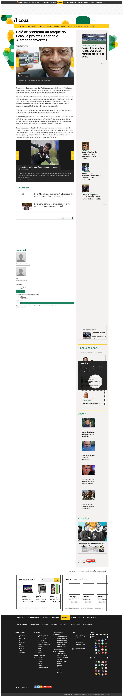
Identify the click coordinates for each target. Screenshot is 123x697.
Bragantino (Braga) (102, 665)
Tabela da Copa (31, 26)
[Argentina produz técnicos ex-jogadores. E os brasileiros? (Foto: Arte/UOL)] (101, 551)
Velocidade (22, 652)
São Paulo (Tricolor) (99, 652)
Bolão (86, 26)
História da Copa (80, 644)
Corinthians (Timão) (99, 643)
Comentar (20, 291)
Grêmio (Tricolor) (99, 649)
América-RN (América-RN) (102, 662)
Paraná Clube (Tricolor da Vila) (99, 671)
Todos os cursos (100, 578)
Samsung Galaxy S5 (23, 608)
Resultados (41, 637)
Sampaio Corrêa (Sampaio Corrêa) (95, 674)
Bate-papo (45, 2)
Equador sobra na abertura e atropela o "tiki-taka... (92, 404)
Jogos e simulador (81, 637)
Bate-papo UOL (92, 617)
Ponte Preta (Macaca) (102, 671)
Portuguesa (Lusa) (105, 671)
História (91, 26)
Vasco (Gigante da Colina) (102, 674)
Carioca (40, 661)
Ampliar (68, 49)
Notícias (53, 2)
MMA (20, 644)
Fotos (39, 650)
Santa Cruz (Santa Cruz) (99, 674)
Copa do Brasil (64, 624)
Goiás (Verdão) (95, 649)
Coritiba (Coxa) (102, 643)
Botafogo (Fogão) (105, 640)
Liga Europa (60, 659)
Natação (21, 646)
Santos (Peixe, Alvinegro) (95, 652)
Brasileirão (54, 624)
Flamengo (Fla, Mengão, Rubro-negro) (102, 646)
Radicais (21, 648)
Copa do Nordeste (43, 667)
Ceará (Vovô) (105, 665)
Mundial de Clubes (62, 655)
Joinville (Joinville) (102, 668)
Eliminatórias (79, 642)
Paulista (40, 659)
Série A (93, 636)
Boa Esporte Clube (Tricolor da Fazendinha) (99, 665)
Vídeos (40, 652)
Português (59, 672)
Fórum (40, 646)
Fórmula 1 (22, 639)
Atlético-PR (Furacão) (99, 640)
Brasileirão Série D (62, 642)
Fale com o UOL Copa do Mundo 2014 (78, 571)
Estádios (49, 26)
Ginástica (22, 642)
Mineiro (40, 663)
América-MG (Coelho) (99, 662)
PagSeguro (98, 2)
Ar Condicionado (35, 608)
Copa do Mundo (87, 624)
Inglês (58, 669)
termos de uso (35, 294)
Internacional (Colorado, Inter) (102, 649)
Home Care (98, 608)
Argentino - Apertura (62, 661)
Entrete (66, 2)
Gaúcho (40, 665)
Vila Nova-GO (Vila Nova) (105, 674)
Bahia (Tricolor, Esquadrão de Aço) (102, 640)
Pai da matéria (78, 26)
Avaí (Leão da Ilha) (95, 665)
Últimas (22, 26)
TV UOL (86, 2)
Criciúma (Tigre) (105, 643)
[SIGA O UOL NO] (90, 561)
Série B (93, 658)
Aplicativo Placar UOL (44, 644)
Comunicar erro (68, 217)
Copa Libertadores (62, 653)
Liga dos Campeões (62, 657)
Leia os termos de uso (21, 306)
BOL (92, 2)
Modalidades (20, 632)
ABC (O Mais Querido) (95, 662)
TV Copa (69, 26)
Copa (23, 20)
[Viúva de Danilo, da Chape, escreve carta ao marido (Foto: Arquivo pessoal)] (96, 551)
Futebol (21, 641)
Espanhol (59, 665)
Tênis (20, 650)
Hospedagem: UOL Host (103, 694)
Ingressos (78, 639)
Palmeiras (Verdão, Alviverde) (105, 649)
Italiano (59, 671)
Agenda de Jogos (43, 635)
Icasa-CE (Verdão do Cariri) (99, 668)
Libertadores (45, 624)
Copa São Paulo (61, 646)
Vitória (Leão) (105, 652)
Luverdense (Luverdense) (95, 668)
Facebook (22, 286)
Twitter (21, 288)
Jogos (81, 617)
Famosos (80, 2)
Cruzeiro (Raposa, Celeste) (95, 646)
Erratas (92, 571)
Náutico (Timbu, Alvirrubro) (105, 668)
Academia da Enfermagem (72, 608)
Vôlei (20, 654)
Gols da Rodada (42, 641)
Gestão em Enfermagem (87, 608)
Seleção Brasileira (80, 648)
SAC (38, 2)
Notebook (44, 608)
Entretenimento (34, 617)
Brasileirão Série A (62, 636)
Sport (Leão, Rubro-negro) (102, 652)
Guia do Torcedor (60, 26)
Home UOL (21, 617)
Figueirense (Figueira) (99, 646)
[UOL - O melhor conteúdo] (19, 2)
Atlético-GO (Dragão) (105, 662)
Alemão (59, 663)
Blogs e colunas (87, 347)
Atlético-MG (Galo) (95, 640)
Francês (59, 667)
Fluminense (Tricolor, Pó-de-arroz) (105, 646)
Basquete (22, 637)
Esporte (59, 2)
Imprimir (60, 217)
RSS (41, 686)
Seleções (41, 26)
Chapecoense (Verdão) (95, 643)
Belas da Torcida (42, 642)
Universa (73, 2)
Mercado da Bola (75, 624)
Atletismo (22, 635)
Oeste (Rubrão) (95, 671)
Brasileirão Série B (62, 638)
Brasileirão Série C (62, 640)
